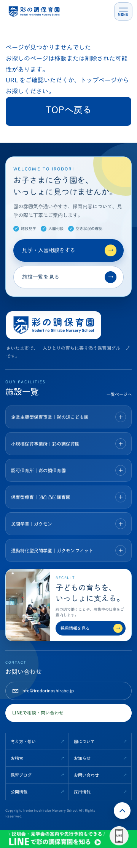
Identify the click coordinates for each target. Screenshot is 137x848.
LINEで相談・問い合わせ (38, 712)
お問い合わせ (86, 775)
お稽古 (17, 758)
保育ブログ (21, 775)
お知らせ (82, 758)
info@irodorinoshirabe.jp (47, 690)
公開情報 (19, 792)
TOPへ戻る (69, 109)
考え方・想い (23, 741)
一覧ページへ (119, 394)
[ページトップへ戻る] (122, 810)
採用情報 (82, 792)
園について (84, 741)
